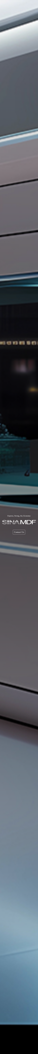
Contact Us (19, 532)
